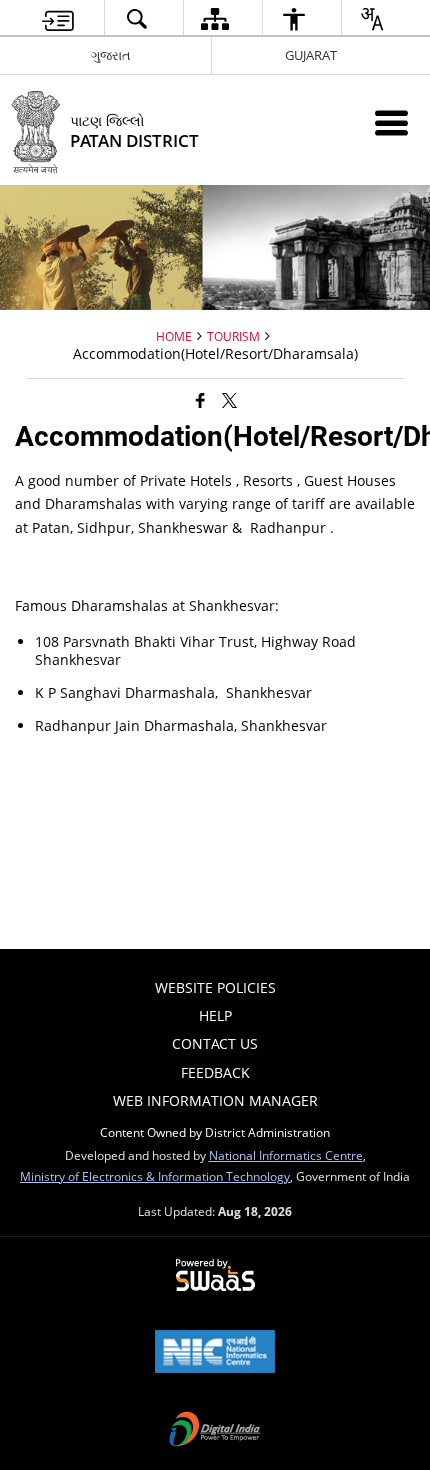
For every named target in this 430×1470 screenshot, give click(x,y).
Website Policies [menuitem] (215, 987)
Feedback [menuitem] (215, 1072)
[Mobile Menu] (391, 122)
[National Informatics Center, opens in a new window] (215, 1353)
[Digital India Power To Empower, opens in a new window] (215, 1431)
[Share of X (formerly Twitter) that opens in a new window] (229, 400)
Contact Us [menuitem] (215, 1043)
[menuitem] (58, 18)
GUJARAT (311, 55)
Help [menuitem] (215, 1015)
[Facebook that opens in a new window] (200, 400)
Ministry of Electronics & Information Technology (155, 1176)
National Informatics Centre (286, 1155)
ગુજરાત (111, 55)
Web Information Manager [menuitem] (215, 1100)
